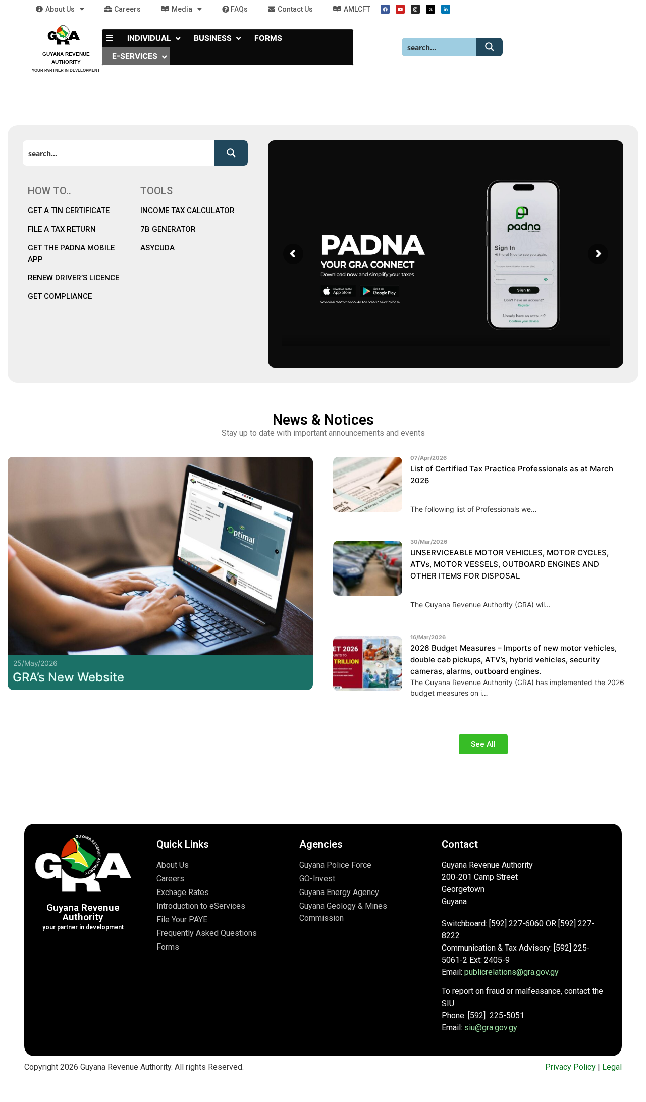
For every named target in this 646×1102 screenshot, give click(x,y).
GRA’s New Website (68, 677)
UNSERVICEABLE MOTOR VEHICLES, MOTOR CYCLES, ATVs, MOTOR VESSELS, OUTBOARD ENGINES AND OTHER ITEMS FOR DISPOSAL (509, 564)
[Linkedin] (445, 9)
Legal (612, 1067)
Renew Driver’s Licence (73, 277)
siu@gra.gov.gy (490, 1027)
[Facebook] (385, 9)
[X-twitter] (430, 9)
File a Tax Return (62, 229)
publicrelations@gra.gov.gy (511, 972)
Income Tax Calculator (187, 210)
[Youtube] (400, 9)
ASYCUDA (157, 247)
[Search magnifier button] (489, 47)
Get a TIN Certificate (70, 210)
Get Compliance (60, 296)
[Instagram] (415, 9)
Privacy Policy (570, 1067)
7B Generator (168, 229)
